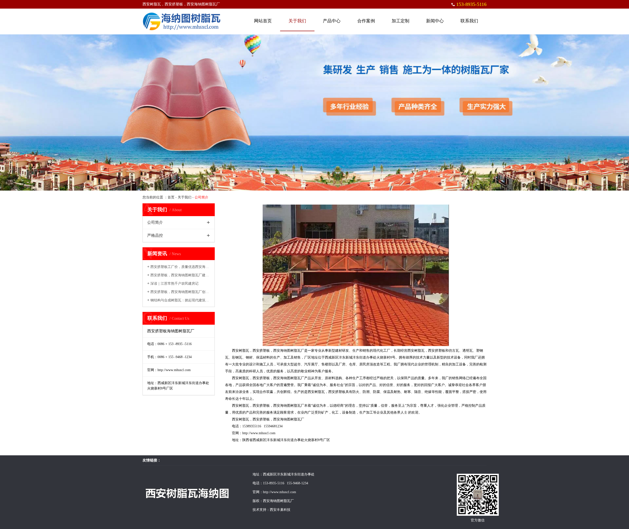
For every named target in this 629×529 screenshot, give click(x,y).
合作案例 (366, 20)
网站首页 (263, 20)
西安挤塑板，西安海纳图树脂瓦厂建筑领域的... (184, 275)
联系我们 (469, 20)
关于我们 (297, 20)
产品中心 (332, 20)
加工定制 (400, 20)
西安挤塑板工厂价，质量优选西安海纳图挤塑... (184, 267)
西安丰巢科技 (280, 510)
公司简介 (155, 222)
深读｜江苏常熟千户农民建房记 (173, 283)
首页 (171, 197)
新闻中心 (435, 20)
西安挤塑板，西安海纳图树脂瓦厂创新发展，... (184, 292)
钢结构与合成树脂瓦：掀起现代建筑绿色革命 (183, 300)
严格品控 (155, 235)
